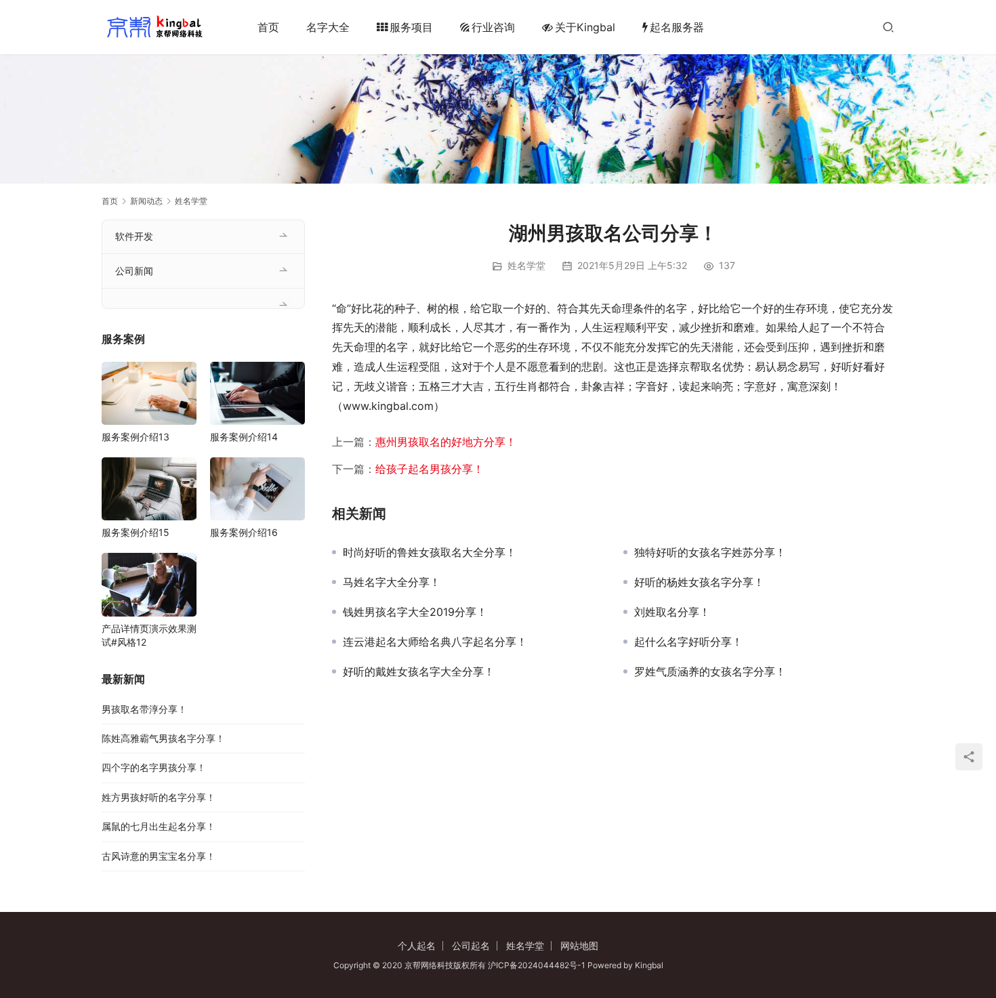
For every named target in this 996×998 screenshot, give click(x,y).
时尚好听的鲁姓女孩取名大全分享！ (429, 552)
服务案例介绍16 (244, 532)
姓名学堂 (526, 265)
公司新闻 (134, 270)
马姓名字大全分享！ (391, 582)
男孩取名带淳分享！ (144, 709)
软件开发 (134, 236)
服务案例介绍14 (244, 436)
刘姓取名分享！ (672, 612)
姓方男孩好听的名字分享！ (158, 797)
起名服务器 (677, 27)
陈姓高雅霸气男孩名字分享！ (163, 738)
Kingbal (649, 965)
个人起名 (417, 945)
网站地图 (579, 945)
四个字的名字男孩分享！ (154, 767)
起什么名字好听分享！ (688, 642)
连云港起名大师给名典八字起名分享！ (435, 642)
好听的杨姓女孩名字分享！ (699, 582)
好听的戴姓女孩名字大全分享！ (419, 671)
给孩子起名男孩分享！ (429, 469)
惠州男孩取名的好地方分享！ (445, 442)
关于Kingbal (585, 27)
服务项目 (411, 27)
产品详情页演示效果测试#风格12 (149, 635)
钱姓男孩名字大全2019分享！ (415, 612)
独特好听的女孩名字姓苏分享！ (710, 552)
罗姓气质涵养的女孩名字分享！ (710, 671)
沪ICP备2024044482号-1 (537, 965)
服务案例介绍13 (135, 436)
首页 (268, 27)
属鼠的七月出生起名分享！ (158, 826)
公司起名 (471, 945)
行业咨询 (493, 27)
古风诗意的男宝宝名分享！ (158, 856)
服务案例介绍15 (135, 532)
